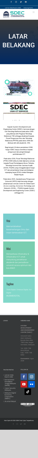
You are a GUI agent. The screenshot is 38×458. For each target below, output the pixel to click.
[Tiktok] (27, 392)
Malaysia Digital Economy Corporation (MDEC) (10, 395)
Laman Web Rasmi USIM (9, 376)
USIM (17, 420)
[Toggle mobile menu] (34, 12)
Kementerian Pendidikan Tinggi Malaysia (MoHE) (10, 382)
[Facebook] (24, 376)
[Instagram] (31, 376)
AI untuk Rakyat (10, 401)
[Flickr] (31, 384)
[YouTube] (24, 384)
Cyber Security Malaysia (10, 389)
